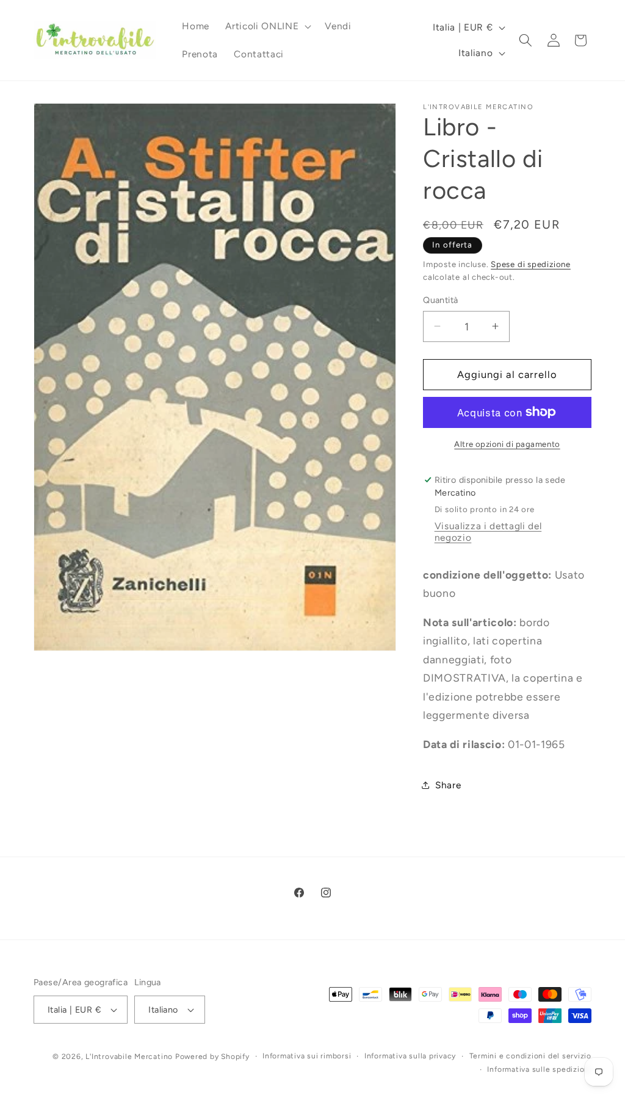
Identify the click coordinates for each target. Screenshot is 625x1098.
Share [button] (448, 785)
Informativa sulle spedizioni (539, 1069)
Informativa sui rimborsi (306, 1056)
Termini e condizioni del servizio (530, 1056)
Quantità (440, 299)
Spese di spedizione (531, 264)
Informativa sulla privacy (410, 1056)
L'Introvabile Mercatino (129, 1056)
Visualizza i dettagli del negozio (488, 531)
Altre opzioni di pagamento (507, 444)
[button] (267, 26)
